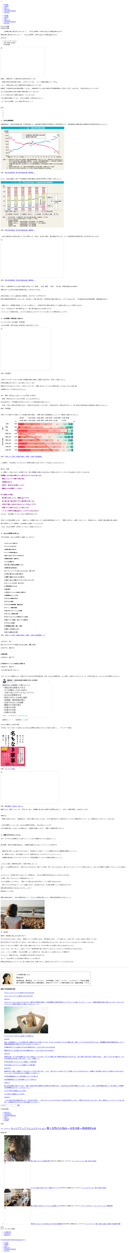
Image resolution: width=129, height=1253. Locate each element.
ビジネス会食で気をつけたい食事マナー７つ (45, 1188)
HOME (6, 4)
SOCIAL (6, 12)
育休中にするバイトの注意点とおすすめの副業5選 (46, 1224)
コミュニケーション (36, 1128)
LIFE (5, 7)
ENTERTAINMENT (10, 11)
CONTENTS (8, 1114)
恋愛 (81, 1128)
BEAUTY (7, 9)
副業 (69, 1128)
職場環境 (87, 1128)
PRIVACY (7, 1235)
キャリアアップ (18, 1128)
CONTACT (7, 1233)
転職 (94, 1128)
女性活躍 (74, 1128)
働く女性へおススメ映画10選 (40, 1161)
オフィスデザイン (6, 1128)
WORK (6, 6)
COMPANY (7, 1232)
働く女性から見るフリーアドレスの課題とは (45, 1206)
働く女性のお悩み (57, 1128)
